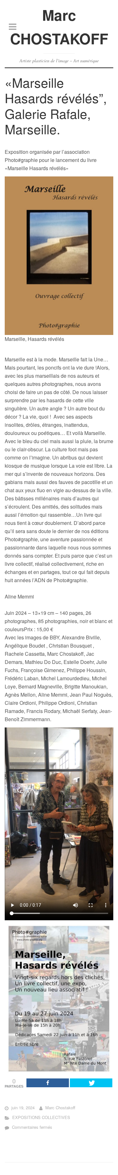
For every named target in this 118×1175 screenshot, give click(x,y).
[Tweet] (91, 1082)
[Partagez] (47, 1082)
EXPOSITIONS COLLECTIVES (41, 1117)
